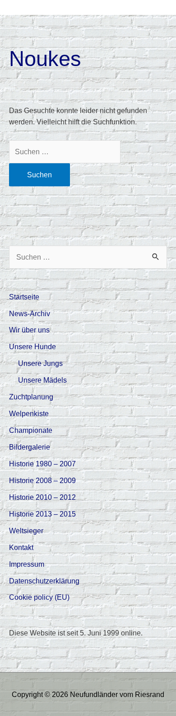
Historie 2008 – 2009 (42, 480)
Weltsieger (26, 530)
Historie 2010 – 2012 (42, 497)
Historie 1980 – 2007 (42, 464)
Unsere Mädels (42, 380)
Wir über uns (29, 330)
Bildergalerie (29, 447)
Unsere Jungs (40, 363)
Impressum (26, 564)
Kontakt (21, 547)
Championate (30, 430)
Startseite (24, 297)
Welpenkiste (29, 413)
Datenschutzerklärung (44, 581)
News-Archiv (29, 313)
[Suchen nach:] (64, 151)
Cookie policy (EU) (39, 597)
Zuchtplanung (31, 397)
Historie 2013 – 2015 (42, 514)
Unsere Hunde (32, 346)
